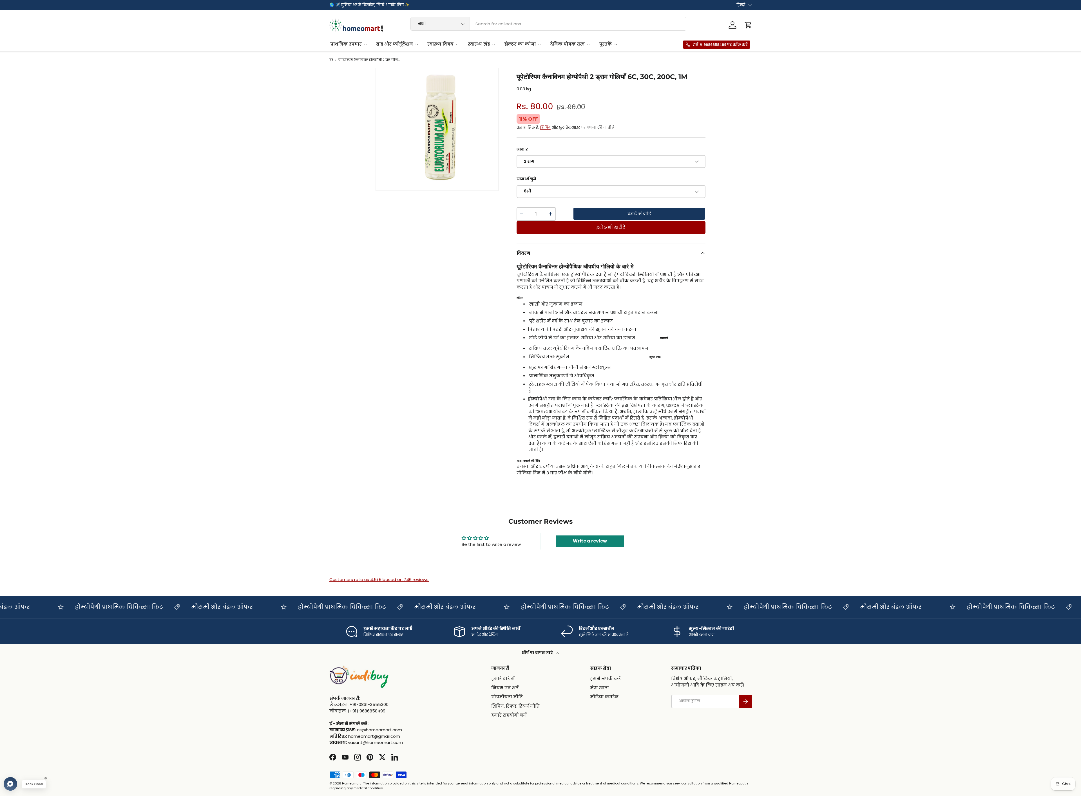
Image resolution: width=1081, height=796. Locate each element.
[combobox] (548, 23)
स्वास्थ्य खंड (479, 44)
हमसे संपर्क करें (605, 678)
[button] (748, 25)
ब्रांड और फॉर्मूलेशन (394, 44)
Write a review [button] (590, 541)
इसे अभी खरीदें (611, 227)
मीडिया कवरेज (604, 697)
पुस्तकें (605, 44)
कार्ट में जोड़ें (639, 213)
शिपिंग (545, 127)
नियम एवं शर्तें (505, 688)
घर (331, 59)
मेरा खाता (599, 688)
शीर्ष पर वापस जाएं (538, 652)
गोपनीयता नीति (507, 697)
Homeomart (351, 783)
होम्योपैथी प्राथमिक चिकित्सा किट (99, 607)
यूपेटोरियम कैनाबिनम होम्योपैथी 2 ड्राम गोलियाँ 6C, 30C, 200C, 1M (370, 59)
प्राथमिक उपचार (346, 44)
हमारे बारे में (503, 678)
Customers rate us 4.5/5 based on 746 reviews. (379, 579)
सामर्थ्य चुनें (526, 179)
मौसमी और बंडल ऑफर (202, 607)
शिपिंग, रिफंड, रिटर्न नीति (515, 706)
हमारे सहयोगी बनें (509, 715)
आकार (522, 149)
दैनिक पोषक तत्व (567, 44)
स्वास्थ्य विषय (440, 44)
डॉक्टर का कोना (520, 44)
